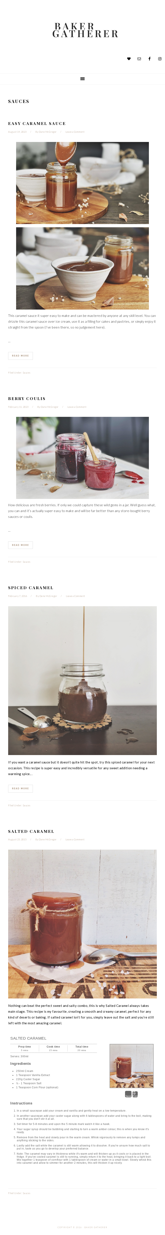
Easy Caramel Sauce (37, 123)
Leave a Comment (75, 131)
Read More (20, 355)
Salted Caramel (31, 831)
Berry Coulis (27, 398)
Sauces (27, 372)
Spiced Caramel (31, 587)
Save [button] (128, 1096)
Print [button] (135, 1096)
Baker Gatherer (86, 30)
